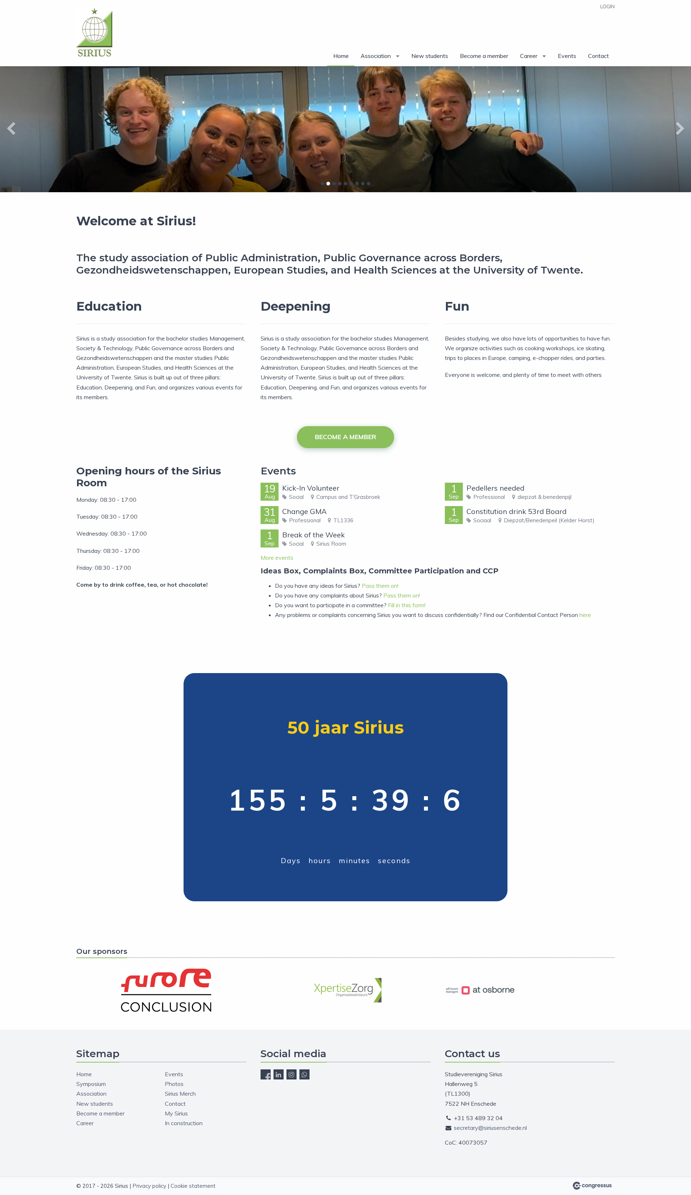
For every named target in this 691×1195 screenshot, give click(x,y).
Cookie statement (193, 1185)
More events (277, 557)
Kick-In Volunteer (310, 487)
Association (376, 55)
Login (607, 6)
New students (429, 55)
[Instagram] (291, 1074)
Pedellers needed (495, 487)
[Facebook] (266, 1074)
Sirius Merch (180, 1093)
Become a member (484, 55)
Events (567, 55)
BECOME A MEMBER (345, 437)
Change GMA (304, 511)
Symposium (91, 1083)
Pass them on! (380, 585)
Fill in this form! (406, 605)
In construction (184, 1123)
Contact (598, 55)
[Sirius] (94, 33)
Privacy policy (149, 1185)
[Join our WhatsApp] (304, 1074)
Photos (174, 1083)
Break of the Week (313, 534)
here (585, 614)
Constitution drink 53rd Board (516, 511)
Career (528, 55)
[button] (52, 129)
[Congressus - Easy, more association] (592, 1186)
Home (341, 55)
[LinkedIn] (279, 1074)
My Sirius (176, 1113)
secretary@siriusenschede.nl (490, 1127)
